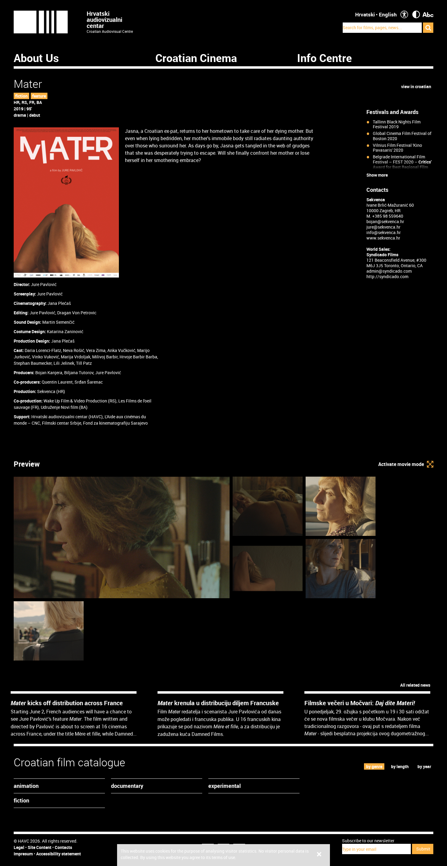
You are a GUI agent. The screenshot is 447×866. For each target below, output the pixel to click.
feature (39, 96)
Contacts (63, 847)
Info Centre (324, 57)
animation (26, 785)
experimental (224, 785)
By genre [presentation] (374, 766)
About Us (36, 57)
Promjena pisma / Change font (428, 14)
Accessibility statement (58, 854)
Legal (19, 847)
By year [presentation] (424, 766)
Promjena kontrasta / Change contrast (416, 14)
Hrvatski (365, 14)
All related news (415, 685)
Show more (377, 175)
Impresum (23, 854)
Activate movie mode (401, 464)
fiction (21, 96)
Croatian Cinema (196, 57)
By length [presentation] (400, 766)
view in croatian (416, 86)
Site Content (39, 847)
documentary (127, 785)
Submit (423, 849)
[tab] (374, 766)
